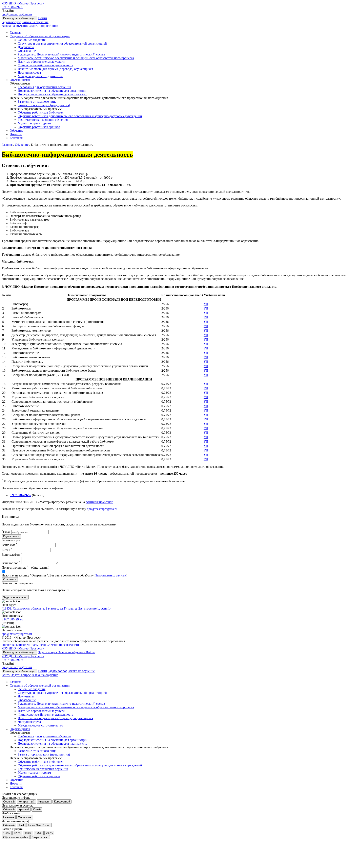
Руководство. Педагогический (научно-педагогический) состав (61, 54)
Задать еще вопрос (15, 597)
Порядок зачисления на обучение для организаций (52, 90)
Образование (27, 50)
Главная (15, 32)
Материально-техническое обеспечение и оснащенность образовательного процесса (76, 58)
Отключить (25, 817)
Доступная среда (29, 72)
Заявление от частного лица (37, 101)
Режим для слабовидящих (19, 18)
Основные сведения (31, 40)
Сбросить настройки (15, 837)
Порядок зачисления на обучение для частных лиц (52, 94)
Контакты (16, 138)
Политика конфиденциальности (24, 644)
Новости (16, 134)
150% (28, 833)
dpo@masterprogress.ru (17, 14)
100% (6, 833)
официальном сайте (99, 502)
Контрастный (26, 801)
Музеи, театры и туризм (34, 123)
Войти (42, 18)
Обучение (16, 130)
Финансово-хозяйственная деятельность (45, 65)
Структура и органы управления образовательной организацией (62, 43)
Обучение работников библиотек (40, 112)
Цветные (8, 817)
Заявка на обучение (35, 22)
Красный (24, 809)
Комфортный (62, 801)
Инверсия (44, 801)
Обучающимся (20, 79)
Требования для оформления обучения (44, 87)
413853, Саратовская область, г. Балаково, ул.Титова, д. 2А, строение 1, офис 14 (56, 608)
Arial (21, 825)
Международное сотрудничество (40, 76)
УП (206, 304)
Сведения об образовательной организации (40, 36)
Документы (26, 47)
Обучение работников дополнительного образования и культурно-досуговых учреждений (80, 116)
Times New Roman (39, 825)
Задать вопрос (11, 22)
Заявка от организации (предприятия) (44, 105)
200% (49, 833)
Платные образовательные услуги (41, 61)
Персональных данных (110, 575)
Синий (37, 809)
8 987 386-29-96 (12, 7)
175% (38, 833)
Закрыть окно (40, 837)
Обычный (9, 801)
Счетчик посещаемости (63, 644)
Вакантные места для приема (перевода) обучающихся (55, 69)
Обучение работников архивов (39, 127)
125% (17, 833)
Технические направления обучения (43, 119)
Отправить (9, 579)
